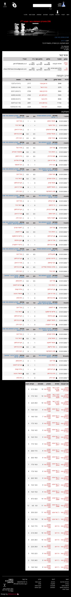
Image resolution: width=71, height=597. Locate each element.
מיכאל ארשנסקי (50, 129)
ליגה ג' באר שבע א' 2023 (55, 402)
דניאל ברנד (18, 125)
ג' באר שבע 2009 (55, 498)
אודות (39, 584)
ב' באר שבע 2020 (55, 423)
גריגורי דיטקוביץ (17, 245)
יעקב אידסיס (18, 240)
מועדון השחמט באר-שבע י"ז (64, 416)
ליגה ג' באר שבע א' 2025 (55, 389)
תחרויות (57, 14)
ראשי (68, 14)
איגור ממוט (52, 214)
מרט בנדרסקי (18, 134)
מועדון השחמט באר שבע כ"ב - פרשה (13, 116)
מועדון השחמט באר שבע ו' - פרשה (48, 196)
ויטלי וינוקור (51, 125)
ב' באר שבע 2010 (55, 492)
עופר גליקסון (51, 347)
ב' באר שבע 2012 (55, 478)
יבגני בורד (52, 271)
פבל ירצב (19, 121)
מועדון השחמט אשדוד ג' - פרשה (47, 116)
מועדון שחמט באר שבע (62, 37)
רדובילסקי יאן (43, 95)
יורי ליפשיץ (19, 232)
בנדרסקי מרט (43, 103)
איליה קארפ (18, 289)
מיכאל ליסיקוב (51, 187)
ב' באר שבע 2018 (55, 437)
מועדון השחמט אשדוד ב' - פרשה (47, 249)
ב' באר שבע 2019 (55, 430)
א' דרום (63, 41)
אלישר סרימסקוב (17, 236)
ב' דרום (57, 560)
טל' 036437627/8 (22, 582)
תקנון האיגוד (38, 585)
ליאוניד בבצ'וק (51, 209)
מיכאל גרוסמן (51, 121)
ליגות (63, 14)
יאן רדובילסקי (18, 183)
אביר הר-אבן (18, 129)
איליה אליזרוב (18, 160)
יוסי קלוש (19, 298)
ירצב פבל (44, 107)
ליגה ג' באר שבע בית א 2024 (55, 396)
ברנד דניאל (43, 87)
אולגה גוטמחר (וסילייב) (48, 267)
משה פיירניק (51, 156)
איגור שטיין (52, 174)
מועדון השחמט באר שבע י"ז (65, 409)
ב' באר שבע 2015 (55, 457)
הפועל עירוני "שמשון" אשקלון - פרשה (14, 276)
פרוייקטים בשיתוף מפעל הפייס (64, 588)
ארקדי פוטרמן (51, 178)
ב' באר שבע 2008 (55, 505)
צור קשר (24, 579)
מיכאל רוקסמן (51, 320)
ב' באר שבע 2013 (55, 471)
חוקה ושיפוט (38, 587)
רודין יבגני (44, 99)
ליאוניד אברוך (18, 227)
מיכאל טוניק (51, 183)
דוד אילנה (66, 69)
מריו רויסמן (19, 156)
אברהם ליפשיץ (17, 285)
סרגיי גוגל (19, 148)
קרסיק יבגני (66, 63)
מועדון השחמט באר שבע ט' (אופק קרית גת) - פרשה (13, 223)
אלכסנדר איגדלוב (17, 152)
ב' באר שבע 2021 (55, 416)
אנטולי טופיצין (51, 134)
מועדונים (45, 14)
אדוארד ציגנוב (18, 294)
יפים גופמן (19, 281)
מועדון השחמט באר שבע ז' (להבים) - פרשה (48, 169)
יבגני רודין (19, 138)
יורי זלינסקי (52, 205)
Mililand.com (12, 594)
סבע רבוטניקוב (50, 191)
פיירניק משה (43, 91)
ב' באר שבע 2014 (55, 464)
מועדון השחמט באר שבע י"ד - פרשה (13, 143)
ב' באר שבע (55, 512)
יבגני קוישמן (51, 263)
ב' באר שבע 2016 (55, 451)
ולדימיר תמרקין (50, 258)
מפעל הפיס (32, 14)
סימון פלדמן (51, 254)
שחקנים (51, 14)
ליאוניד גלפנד (51, 218)
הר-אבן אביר (43, 83)
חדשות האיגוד (65, 585)
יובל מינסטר (18, 165)
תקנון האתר (38, 582)
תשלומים (39, 14)
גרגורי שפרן (51, 138)
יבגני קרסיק (51, 201)
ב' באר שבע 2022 (55, 409)
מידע (26, 14)
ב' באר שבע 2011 (55, 485)
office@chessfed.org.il (20, 584)
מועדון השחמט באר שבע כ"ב (65, 389)
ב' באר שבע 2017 (55, 444)
